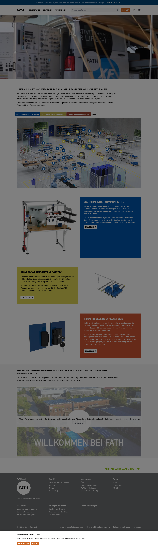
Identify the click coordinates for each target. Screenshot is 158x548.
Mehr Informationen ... (79, 538)
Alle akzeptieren (23, 543)
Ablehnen (35, 543)
